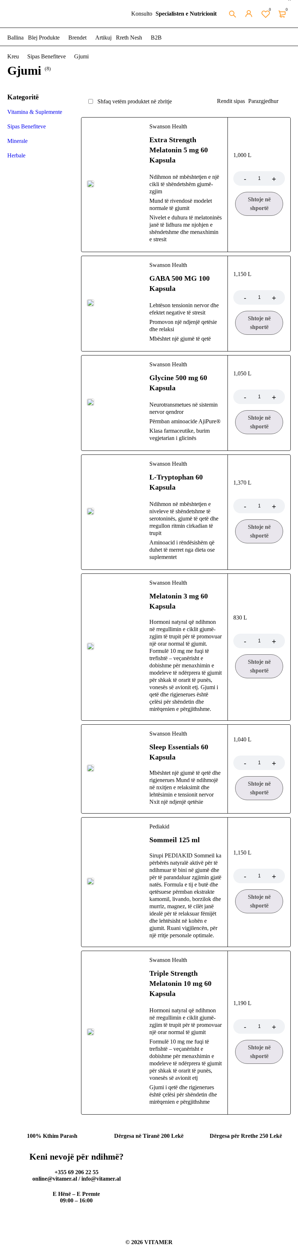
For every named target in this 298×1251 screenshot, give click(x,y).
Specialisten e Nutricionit (186, 14)
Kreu (13, 56)
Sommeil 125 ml (174, 840)
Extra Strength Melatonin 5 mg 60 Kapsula (178, 150)
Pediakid (159, 826)
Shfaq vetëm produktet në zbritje (134, 101)
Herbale (16, 155)
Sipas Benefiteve (46, 56)
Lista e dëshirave (270, 9)
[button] (259, 204)
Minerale (17, 141)
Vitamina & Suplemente (34, 112)
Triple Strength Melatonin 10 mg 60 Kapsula (180, 983)
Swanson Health (168, 126)
